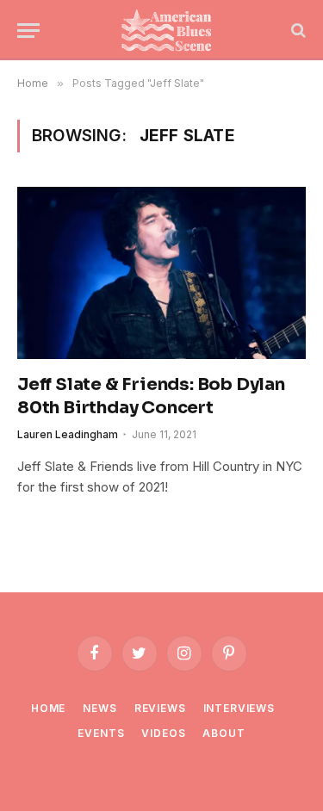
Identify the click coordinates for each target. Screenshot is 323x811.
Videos (163, 733)
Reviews (160, 708)
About (223, 733)
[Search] (297, 30)
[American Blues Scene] (170, 30)
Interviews (239, 708)
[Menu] (28, 30)
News (99, 708)
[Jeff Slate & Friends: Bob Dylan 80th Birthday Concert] (161, 272)
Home (48, 708)
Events (101, 733)
